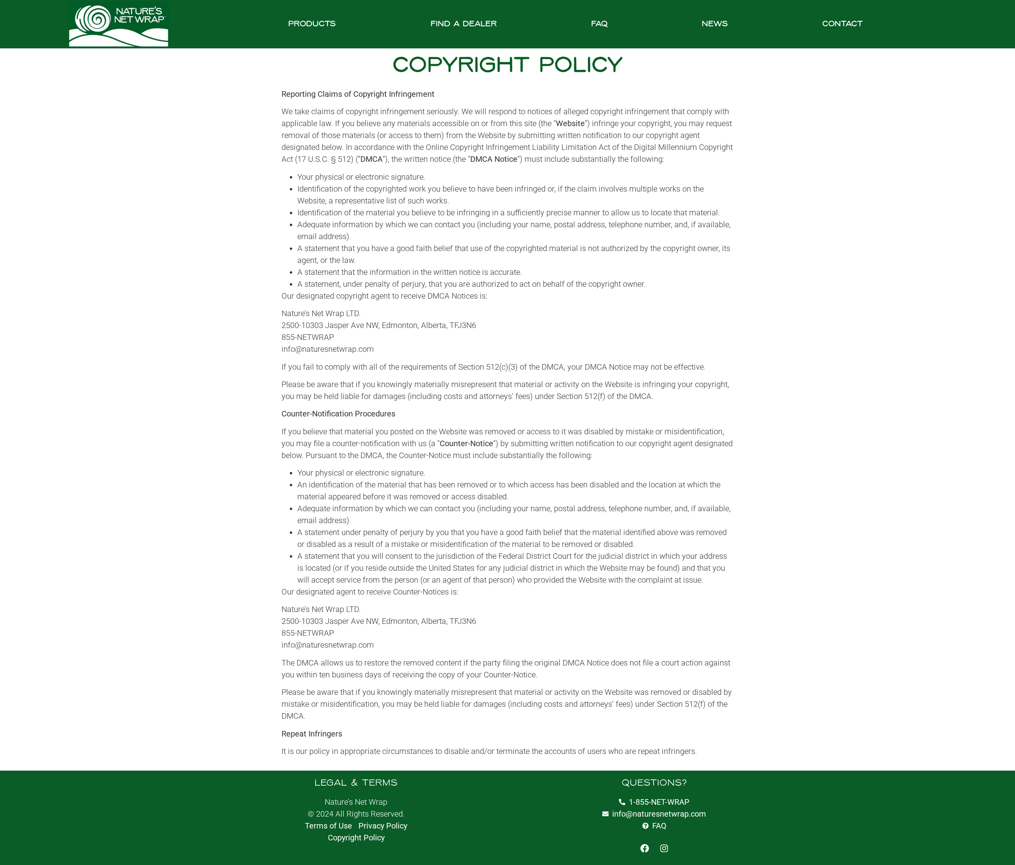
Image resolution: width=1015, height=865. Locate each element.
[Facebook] (644, 848)
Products (312, 24)
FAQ (599, 24)
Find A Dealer (464, 24)
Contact (842, 24)
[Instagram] (664, 848)
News (715, 24)
